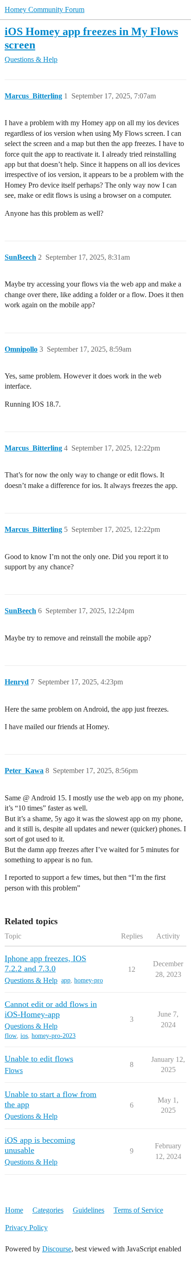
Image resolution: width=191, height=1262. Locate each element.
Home (14, 1210)
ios (24, 1035)
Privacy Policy (26, 1228)
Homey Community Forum (44, 9)
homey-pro (88, 980)
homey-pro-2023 (54, 1035)
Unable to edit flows (39, 1058)
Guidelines (88, 1210)
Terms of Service (138, 1210)
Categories (48, 1210)
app (65, 980)
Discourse (56, 1249)
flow (11, 1035)
